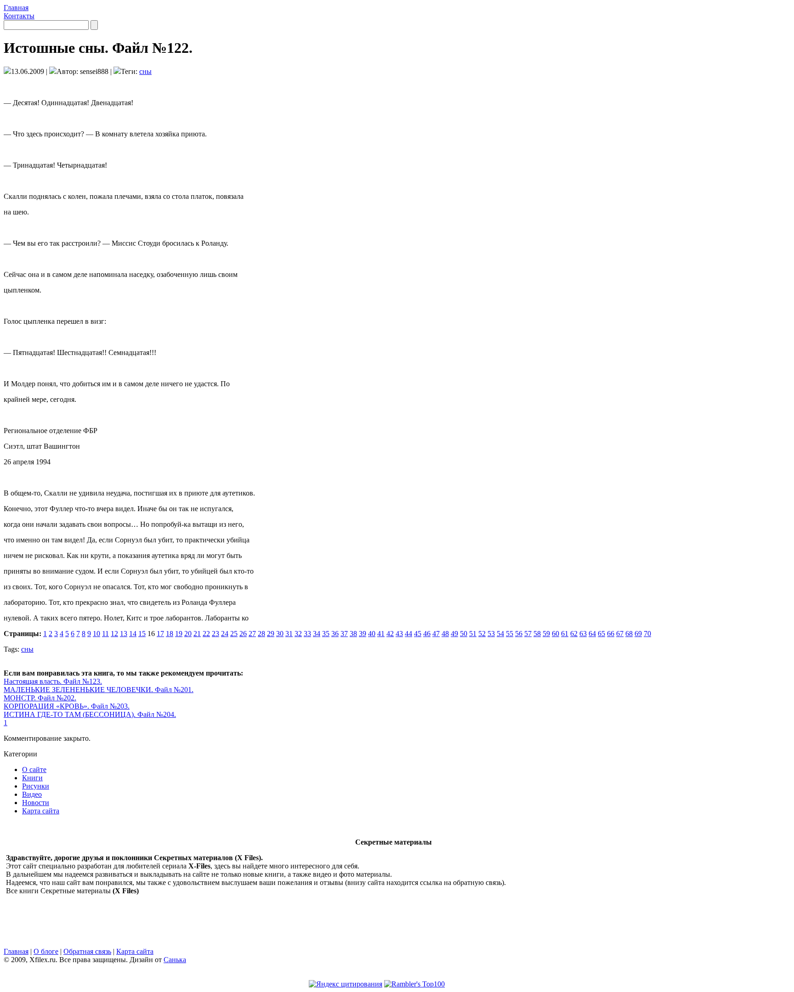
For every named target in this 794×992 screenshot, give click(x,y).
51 (472, 633)
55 (509, 633)
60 (555, 633)
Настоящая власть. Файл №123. (53, 681)
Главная (16, 7)
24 (224, 633)
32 (298, 633)
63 (583, 633)
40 (371, 633)
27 (252, 633)
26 (243, 633)
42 (390, 633)
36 (335, 633)
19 (178, 633)
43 (399, 633)
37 (344, 633)
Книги (32, 778)
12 (114, 633)
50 (463, 633)
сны (145, 71)
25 (234, 633)
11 (105, 633)
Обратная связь (87, 951)
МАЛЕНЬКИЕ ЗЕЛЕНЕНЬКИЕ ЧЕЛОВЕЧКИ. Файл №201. (98, 689)
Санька (175, 960)
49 (454, 633)
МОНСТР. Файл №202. (40, 698)
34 (316, 633)
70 (647, 633)
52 (482, 633)
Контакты (19, 16)
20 (188, 633)
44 (408, 633)
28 (261, 633)
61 (564, 633)
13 (123, 633)
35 (325, 633)
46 (427, 633)
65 (601, 633)
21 (197, 633)
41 (381, 633)
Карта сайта (40, 811)
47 (436, 633)
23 (215, 633)
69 (638, 633)
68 (629, 633)
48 (445, 633)
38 (353, 633)
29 (270, 633)
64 (592, 633)
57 (528, 633)
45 (417, 633)
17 (160, 633)
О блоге (46, 951)
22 (206, 633)
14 (132, 633)
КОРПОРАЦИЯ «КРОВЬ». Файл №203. (67, 706)
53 (491, 633)
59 (546, 633)
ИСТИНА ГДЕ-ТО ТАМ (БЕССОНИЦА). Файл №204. (90, 714)
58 (537, 633)
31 (289, 633)
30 (280, 633)
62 (574, 633)
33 (307, 633)
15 (142, 633)
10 (96, 633)
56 (518, 633)
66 (610, 633)
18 (169, 633)
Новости (35, 802)
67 (620, 633)
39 (362, 633)
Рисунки (35, 786)
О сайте (34, 769)
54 (500, 633)
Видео (32, 794)
